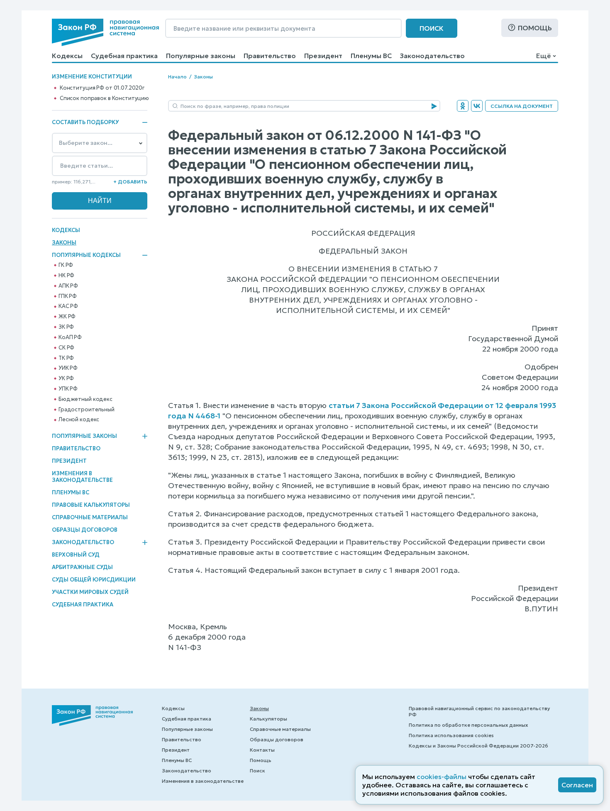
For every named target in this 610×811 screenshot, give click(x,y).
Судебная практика (124, 55)
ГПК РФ (68, 296)
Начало (177, 76)
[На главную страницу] (105, 32)
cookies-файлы (441, 776)
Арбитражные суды (82, 567)
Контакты (262, 750)
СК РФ (66, 347)
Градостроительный (87, 409)
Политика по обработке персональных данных (468, 725)
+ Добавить (130, 181)
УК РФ (66, 378)
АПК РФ (68, 286)
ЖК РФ (67, 316)
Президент (323, 55)
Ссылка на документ (521, 106)
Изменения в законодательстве (82, 477)
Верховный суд (76, 554)
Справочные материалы (90, 517)
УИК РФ (68, 368)
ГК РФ (66, 265)
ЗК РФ (66, 327)
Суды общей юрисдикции (94, 579)
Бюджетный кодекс (85, 399)
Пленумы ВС (371, 55)
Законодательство (432, 55)
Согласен (577, 785)
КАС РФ (68, 306)
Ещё (543, 55)
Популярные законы (200, 55)
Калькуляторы (268, 719)
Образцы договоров (84, 529)
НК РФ (66, 275)
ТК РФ (66, 358)
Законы (64, 242)
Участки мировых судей (90, 592)
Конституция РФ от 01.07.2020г (102, 88)
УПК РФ (68, 389)
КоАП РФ (70, 337)
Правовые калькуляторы (91, 504)
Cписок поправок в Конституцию (104, 98)
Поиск (432, 28)
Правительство (270, 55)
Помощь (535, 28)
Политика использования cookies (451, 735)
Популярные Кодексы (86, 255)
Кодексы (67, 55)
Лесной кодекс (79, 419)
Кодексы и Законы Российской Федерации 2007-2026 (478, 746)
